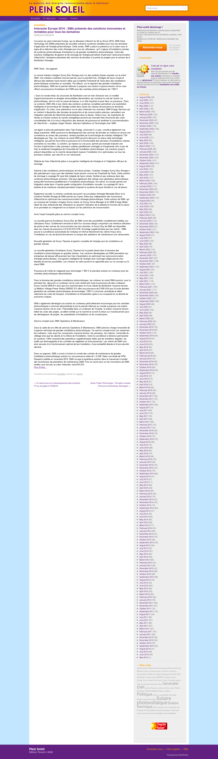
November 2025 (146, 123)
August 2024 (144, 166)
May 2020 (143, 312)
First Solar (158, 680)
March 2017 (144, 421)
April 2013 (143, 556)
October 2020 (145, 298)
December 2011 (146, 602)
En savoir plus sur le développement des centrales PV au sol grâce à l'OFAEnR (57, 384)
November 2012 (146, 571)
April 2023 (143, 212)
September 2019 (146, 335)
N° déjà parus (49, 18)
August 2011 (144, 614)
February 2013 (145, 562)
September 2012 (146, 576)
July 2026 (143, 100)
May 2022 (143, 243)
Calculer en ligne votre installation (162, 67)
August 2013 (144, 545)
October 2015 (145, 470)
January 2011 (145, 634)
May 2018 (143, 381)
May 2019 (143, 347)
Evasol (150, 680)
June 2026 (144, 102)
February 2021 (145, 286)
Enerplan (141, 677)
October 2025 (145, 125)
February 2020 (145, 321)
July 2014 (143, 513)
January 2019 (145, 358)
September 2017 (146, 404)
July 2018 (143, 375)
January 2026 (145, 117)
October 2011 (145, 608)
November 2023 (146, 192)
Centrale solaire (155, 671)
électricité (151, 713)
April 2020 (143, 315)
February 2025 (145, 148)
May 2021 (143, 278)
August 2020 (144, 304)
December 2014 (146, 499)
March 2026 (144, 111)
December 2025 (146, 120)
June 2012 (144, 585)
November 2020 (146, 295)
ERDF (159, 677)
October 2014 (145, 505)
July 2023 (143, 203)
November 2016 (146, 433)
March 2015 (144, 490)
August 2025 (144, 131)
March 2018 (144, 387)
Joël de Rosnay (151, 688)
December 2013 (146, 533)
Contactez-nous (155, 749)
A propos (63, 18)
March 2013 (144, 559)
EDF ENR (177, 674)
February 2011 (145, 631)
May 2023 (143, 209)
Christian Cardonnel (169, 671)
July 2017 (143, 410)
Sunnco (166, 707)
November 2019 (146, 329)
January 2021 (145, 289)
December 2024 (146, 154)
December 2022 (146, 223)
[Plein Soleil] (57, 12)
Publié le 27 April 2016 (44, 35)
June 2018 (144, 378)
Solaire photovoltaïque (154, 700)
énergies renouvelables (165, 713)
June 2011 (144, 620)
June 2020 (144, 309)
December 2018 (146, 361)
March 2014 (144, 525)
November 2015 (146, 467)
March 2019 (144, 352)
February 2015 (145, 493)
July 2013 (143, 548)
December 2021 (146, 258)
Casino (145, 671)
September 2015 (146, 473)
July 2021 (143, 272)
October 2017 (145, 401)
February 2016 (145, 459)
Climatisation (142, 674)
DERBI (149, 674)
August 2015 (144, 476)
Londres (166, 688)
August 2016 (144, 441)
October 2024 (145, 160)
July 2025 (143, 134)
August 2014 (144, 510)
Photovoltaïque (151, 690)
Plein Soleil (37, 749)
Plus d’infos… (40, 367)
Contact (74, 18)
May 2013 (143, 553)
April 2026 (143, 108)
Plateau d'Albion (164, 691)
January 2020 (145, 324)
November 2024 (146, 157)
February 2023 (145, 217)
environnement (151, 677)
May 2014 (143, 519)
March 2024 (144, 180)
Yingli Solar (175, 710)
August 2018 (144, 373)
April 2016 (143, 453)
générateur (147, 80)
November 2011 (146, 605)
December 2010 (146, 637)
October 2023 (145, 194)
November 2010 (146, 640)
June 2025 (144, 137)
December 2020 (146, 292)
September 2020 (146, 301)
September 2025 (146, 128)
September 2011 (146, 611)
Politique (144, 694)
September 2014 (146, 508)
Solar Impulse (158, 707)
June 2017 (144, 413)
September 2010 (146, 645)
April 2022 (143, 246)
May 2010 (143, 657)
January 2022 (145, 255)
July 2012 (143, 582)
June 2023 (144, 206)
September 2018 (146, 370)
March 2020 (144, 318)
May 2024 (143, 174)
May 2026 (143, 105)
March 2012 (144, 594)
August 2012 (144, 579)
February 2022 (145, 252)
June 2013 (144, 551)
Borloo (140, 671)
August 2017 (144, 407)
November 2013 (146, 536)
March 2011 (144, 628)
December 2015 (146, 464)
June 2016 (144, 447)
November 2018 (146, 364)
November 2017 (146, 398)
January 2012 (145, 599)
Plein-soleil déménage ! (150, 27)
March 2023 (144, 215)
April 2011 (143, 625)
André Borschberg (161, 668)
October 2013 (145, 539)
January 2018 (145, 393)
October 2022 (145, 229)
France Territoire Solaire (171, 680)
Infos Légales (173, 749)
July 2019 (143, 341)
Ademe (139, 668)
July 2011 (143, 617)
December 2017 (146, 396)
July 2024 (143, 169)
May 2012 (143, 588)
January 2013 (145, 565)
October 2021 (145, 263)
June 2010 (144, 654)
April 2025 (143, 143)
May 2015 (143, 485)
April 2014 (143, 522)
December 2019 (146, 327)
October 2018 (145, 367)
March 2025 (144, 146)
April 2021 (143, 281)
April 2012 (143, 591)
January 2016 (145, 462)
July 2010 (143, 651)
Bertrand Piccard (174, 668)
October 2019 (145, 332)
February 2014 (145, 528)
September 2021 (146, 266)
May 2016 (143, 450)
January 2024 (145, 186)
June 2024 (144, 171)
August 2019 (144, 338)
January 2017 (145, 427)
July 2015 (143, 479)
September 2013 (146, 542)
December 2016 (146, 430)
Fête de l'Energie (143, 684)
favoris (80, 373)
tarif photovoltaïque (163, 710)
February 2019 (145, 355)
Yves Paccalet (142, 713)
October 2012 (145, 574)
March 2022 (144, 249)
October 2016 (145, 436)
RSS (186, 749)
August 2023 (144, 200)
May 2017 (143, 416)
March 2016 (144, 456)
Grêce (159, 684)
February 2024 (145, 183)
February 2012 (145, 597)
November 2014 (146, 502)
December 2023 (146, 189)
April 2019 (143, 350)
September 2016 (146, 439)
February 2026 (145, 114)
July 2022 (143, 238)
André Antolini (148, 668)
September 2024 (146, 163)
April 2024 (143, 177)
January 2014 (145, 531)
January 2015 (145, 496)
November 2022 (146, 226)
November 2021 (146, 260)
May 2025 (143, 140)
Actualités (35, 18)
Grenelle (153, 684)
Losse (172, 688)
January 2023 (145, 220)
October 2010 (145, 643)
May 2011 (143, 622)
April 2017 (143, 418)
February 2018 (145, 390)
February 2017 (145, 424)
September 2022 (146, 232)
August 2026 (144, 97)
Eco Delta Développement (163, 674)
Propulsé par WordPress (177, 755)
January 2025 (145, 151)
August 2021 (144, 269)
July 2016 (143, 444)
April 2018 (143, 384)
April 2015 (143, 487)
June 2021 (144, 275)
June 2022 (144, 240)
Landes (160, 688)
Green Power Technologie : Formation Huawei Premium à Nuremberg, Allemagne (110, 384)
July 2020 (143, 306)
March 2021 (144, 283)
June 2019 (144, 344)
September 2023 (146, 197)
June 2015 (144, 482)
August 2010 (144, 648)
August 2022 (144, 235)
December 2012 (146, 568)
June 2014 (144, 516)
